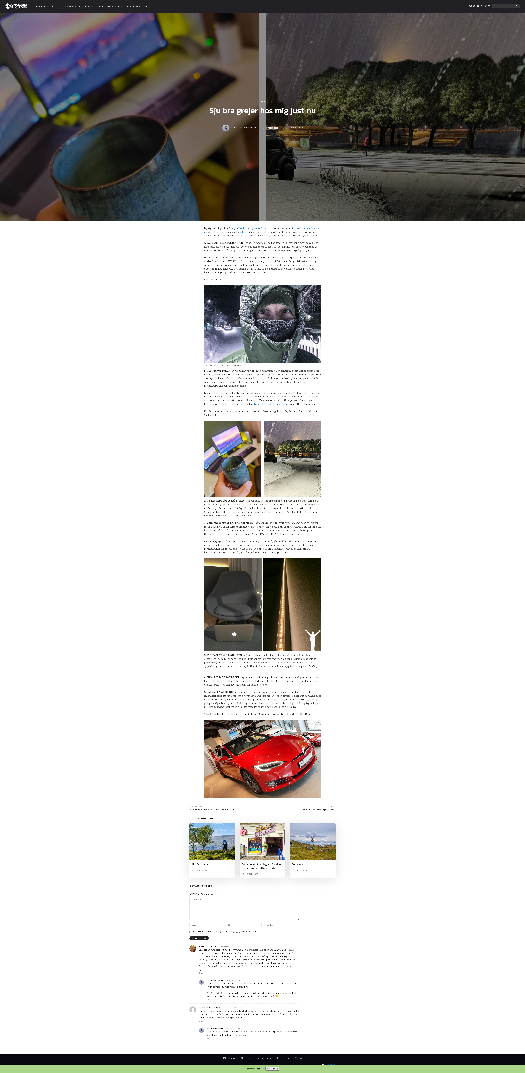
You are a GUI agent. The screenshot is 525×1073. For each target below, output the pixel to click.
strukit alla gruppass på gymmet (270, 404)
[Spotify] (477, 6)
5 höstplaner (200, 864)
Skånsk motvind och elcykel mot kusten (211, 809)
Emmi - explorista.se (211, 1007)
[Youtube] (470, 6)
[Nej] (521, 1069)
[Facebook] (481, 6)
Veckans (297, 864)
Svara (201, 973)
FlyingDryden (215, 980)
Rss (300, 1058)
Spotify (248, 1058)
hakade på (241, 232)
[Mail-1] (489, 6)
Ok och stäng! (272, 1069)
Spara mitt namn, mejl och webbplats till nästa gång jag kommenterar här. (224, 931)
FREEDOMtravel (208, 946)
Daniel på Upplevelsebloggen (243, 128)
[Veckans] (313, 841)
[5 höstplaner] (212, 841)
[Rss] (296, 1058)
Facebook (285, 1058)
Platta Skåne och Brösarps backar (316, 809)
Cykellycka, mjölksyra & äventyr (254, 228)
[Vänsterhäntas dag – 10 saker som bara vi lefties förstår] (262, 841)
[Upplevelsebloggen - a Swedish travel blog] (16, 6)
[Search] (517, 6)
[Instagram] (474, 6)
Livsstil (262, 101)
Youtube (231, 1058)
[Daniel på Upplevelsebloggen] (226, 128)
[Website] (485, 6)
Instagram (266, 1058)
